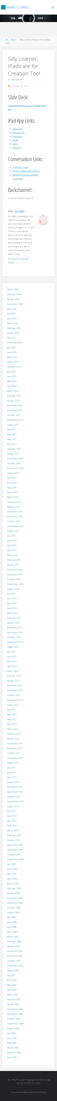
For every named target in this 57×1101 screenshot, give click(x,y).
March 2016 (12, 497)
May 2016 (11, 487)
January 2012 (13, 738)
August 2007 (13, 970)
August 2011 (13, 762)
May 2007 (11, 985)
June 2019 (12, 352)
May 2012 (11, 719)
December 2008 (15, 898)
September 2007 (15, 965)
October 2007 (13, 960)
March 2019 (12, 362)
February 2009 (14, 888)
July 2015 (11, 535)
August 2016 (13, 473)
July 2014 (11, 593)
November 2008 (15, 902)
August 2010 (13, 806)
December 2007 (15, 951)
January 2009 (13, 893)
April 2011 (12, 777)
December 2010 (15, 786)
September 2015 (15, 526)
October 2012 (13, 695)
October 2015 (13, 521)
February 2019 (14, 366)
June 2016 (12, 482)
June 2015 (12, 540)
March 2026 (12, 289)
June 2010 (12, 816)
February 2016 (14, 502)
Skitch (15, 144)
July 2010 (11, 811)
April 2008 (12, 931)
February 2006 (14, 1052)
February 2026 (14, 294)
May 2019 (11, 357)
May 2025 (11, 308)
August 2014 (13, 589)
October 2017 (13, 415)
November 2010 (15, 791)
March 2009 (12, 883)
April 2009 (12, 878)
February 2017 (14, 449)
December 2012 (15, 685)
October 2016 (13, 463)
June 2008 (12, 922)
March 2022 (12, 323)
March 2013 (12, 671)
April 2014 (12, 608)
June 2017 (12, 434)
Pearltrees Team (20, 167)
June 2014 (12, 598)
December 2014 (15, 569)
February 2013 (14, 675)
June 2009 (12, 869)
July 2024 (11, 313)
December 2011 (15, 743)
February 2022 (14, 328)
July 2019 (11, 347)
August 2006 (13, 1028)
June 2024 (12, 318)
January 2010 (13, 840)
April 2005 (12, 1057)
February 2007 (14, 999)
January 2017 (13, 453)
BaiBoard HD (18, 132)
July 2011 (11, 767)
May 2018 (11, 381)
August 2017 (13, 424)
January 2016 (13, 506)
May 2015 (11, 545)
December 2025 (15, 304)
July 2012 (11, 709)
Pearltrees (17, 136)
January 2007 (13, 1004)
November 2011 (15, 748)
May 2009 (11, 873)
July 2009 (11, 864)
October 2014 (13, 579)
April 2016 (12, 492)
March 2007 (12, 994)
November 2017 (15, 410)
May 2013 (11, 661)
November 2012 (15, 690)
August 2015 (13, 531)
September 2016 (15, 468)
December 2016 (15, 458)
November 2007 (15, 956)
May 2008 (11, 927)
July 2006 (11, 1033)
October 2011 (13, 753)
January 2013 (13, 680)
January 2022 (13, 333)
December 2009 (15, 845)
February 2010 (14, 835)
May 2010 (11, 820)
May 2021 (11, 337)
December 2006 (15, 1009)
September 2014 (15, 584)
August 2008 (13, 912)
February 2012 (14, 733)
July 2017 (11, 429)
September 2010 (15, 801)
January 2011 (13, 782)
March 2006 (12, 1047)
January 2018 (13, 400)
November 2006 (15, 1014)
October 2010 (13, 796)
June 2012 (12, 714)
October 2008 (13, 907)
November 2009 (15, 849)
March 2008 (12, 936)
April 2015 (12, 550)
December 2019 (15, 342)
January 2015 (13, 564)
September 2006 (15, 1023)
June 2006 (12, 1038)
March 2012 (12, 729)
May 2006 (11, 1042)
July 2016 (11, 477)
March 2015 (12, 555)
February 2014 (14, 618)
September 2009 (15, 859)
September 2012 (15, 700)
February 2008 (14, 941)
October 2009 (13, 854)
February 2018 (14, 395)
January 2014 (13, 622)
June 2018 (12, 376)
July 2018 (11, 371)
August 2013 (13, 646)
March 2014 (12, 613)
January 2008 (13, 946)
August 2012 (13, 705)
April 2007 (12, 989)
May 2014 (11, 603)
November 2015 (15, 516)
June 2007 (12, 980)
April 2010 (12, 825)
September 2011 (15, 758)
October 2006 (13, 1018)
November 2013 (15, 632)
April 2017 (12, 444)
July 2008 (11, 917)
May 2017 (11, 439)
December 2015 (15, 511)
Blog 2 (13, 39)
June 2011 (12, 772)
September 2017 (15, 419)
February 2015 (14, 560)
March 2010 (12, 830)
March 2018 (12, 391)
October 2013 (13, 637)
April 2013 (12, 666)
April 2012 (12, 724)
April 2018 (12, 386)
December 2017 (15, 405)
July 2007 (11, 975)
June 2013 (12, 656)
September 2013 (15, 642)
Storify (15, 140)
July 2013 (11, 651)
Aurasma (16, 147)
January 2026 (13, 299)
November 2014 (15, 574)
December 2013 (15, 627)
